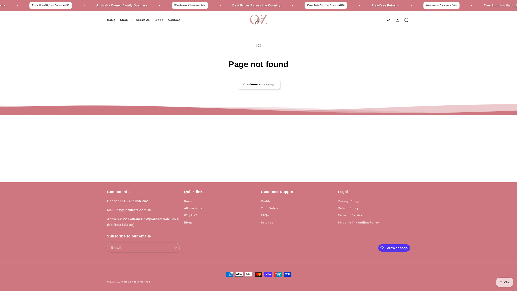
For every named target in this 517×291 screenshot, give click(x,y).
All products (193, 208)
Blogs (188, 222)
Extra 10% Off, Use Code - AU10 (41, 5)
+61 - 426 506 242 (134, 201)
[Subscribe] (175, 247)
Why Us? (190, 215)
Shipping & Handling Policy (358, 222)
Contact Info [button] (118, 192)
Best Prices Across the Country (247, 5)
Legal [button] (343, 192)
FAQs (265, 215)
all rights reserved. (139, 281)
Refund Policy (348, 208)
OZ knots (122, 281)
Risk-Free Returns (376, 5)
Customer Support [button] (278, 192)
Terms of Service (350, 215)
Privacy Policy (348, 201)
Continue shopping (258, 84)
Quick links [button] (194, 192)
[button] (125, 20)
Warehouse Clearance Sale (180, 5)
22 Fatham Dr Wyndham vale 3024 (151, 219)
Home (188, 201)
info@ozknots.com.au (133, 210)
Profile (266, 201)
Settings (267, 222)
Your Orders (270, 208)
